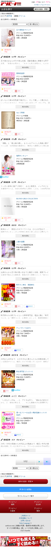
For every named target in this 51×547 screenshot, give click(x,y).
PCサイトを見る (26, 489)
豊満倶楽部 (20, 73)
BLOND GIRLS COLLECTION (27, 199)
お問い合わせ (25, 521)
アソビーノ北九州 (38, 503)
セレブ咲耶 (20, 113)
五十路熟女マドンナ (23, 30)
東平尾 (9, 16)
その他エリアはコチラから (42, 4)
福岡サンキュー (22, 156)
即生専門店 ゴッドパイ (24, 372)
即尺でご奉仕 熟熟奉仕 (25, 285)
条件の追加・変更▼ (25, 481)
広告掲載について (25, 518)
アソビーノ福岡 (13, 503)
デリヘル (22, 16)
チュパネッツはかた (23, 328)
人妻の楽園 (20, 242)
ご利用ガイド (25, 516)
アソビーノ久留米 (13, 509)
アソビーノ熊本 (38, 509)
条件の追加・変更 (41, 9)
